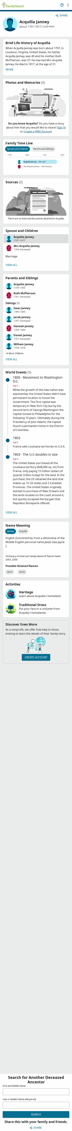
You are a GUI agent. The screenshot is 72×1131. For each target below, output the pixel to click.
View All (11, 265)
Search (36, 1114)
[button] (36, 238)
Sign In (61, 127)
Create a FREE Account (38, 131)
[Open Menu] (68, 5)
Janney (10, 531)
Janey (22, 571)
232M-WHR (48, 26)
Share (63, 15)
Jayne (10, 571)
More (10, 69)
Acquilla (23, 531)
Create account (36, 657)
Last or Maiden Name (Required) (19, 1099)
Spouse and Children (17, 148)
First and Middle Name (14, 1085)
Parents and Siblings (43, 148)
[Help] (62, 5)
